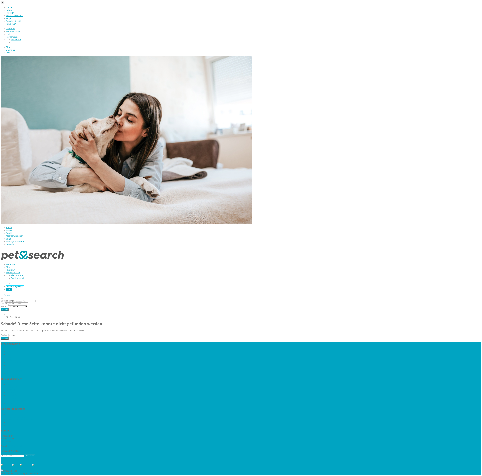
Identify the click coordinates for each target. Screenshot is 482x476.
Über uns (10, 50)
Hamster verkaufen (15, 414)
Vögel (8, 18)
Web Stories (11, 398)
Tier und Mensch (14, 370)
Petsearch (8, 295)
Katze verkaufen (13, 425)
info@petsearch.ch (16, 446)
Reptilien (10, 12)
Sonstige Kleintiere (15, 21)
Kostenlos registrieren (15, 287)
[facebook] (6, 465)
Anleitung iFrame (14, 387)
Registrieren (12, 37)
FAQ (8, 52)
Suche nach (6, 300)
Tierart (4, 306)
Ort (3, 303)
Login (8, 34)
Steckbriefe (11, 395)
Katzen (9, 10)
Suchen (5, 309)
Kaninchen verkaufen (16, 417)
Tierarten (10, 264)
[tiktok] (16, 465)
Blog (8, 47)
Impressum (12, 468)
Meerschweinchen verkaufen (19, 419)
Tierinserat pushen (15, 403)
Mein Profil (16, 39)
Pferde (9, 365)
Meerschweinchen (14, 15)
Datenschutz (26, 468)
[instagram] (26, 465)
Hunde (9, 7)
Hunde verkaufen (14, 422)
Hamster (10, 351)
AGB (3, 468)
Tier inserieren (13, 31)
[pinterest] (37, 465)
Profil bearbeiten (19, 278)
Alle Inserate (17, 275)
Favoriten (10, 28)
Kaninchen (11, 23)
